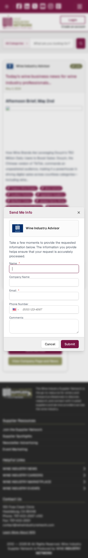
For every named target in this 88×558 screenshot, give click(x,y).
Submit (70, 344)
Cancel (50, 344)
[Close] (79, 212)
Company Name (19, 277)
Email (14, 290)
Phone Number (18, 304)
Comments (16, 317)
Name (14, 263)
